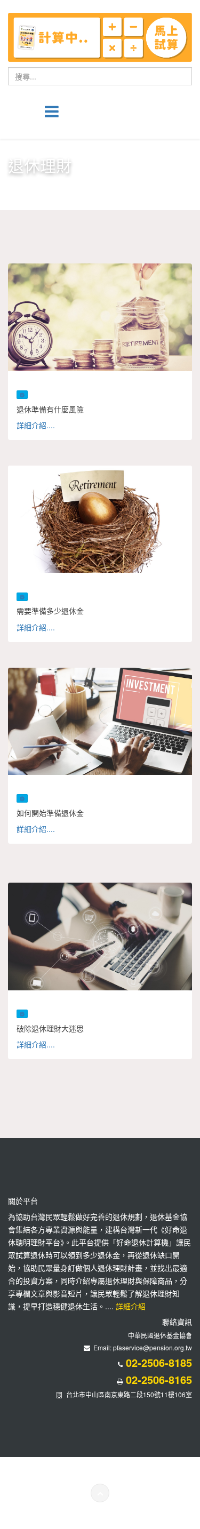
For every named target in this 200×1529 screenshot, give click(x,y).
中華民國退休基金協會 (160, 1335)
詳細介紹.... (36, 425)
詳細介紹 (130, 1306)
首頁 (68, 185)
